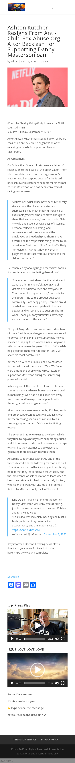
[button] (37, 625)
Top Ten (44, 61)
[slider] (34, 639)
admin (14, 61)
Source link (13, 576)
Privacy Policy (49, 739)
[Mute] (57, 639)
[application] (37, 625)
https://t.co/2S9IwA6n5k (26, 530)
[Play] (12, 639)
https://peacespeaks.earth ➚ (26, 715)
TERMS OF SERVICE (24, 739)
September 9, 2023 (55, 534)
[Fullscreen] (63, 639)
